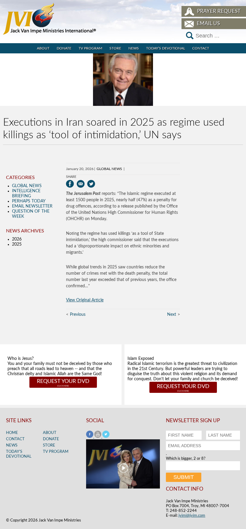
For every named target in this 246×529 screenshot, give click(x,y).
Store (115, 48)
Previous (78, 314)
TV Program (90, 48)
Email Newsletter (32, 206)
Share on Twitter (91, 184)
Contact (200, 48)
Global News (109, 169)
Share (71, 176)
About (43, 48)
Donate (64, 48)
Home (12, 433)
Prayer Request (219, 11)
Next (171, 314)
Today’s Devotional (165, 48)
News (133, 48)
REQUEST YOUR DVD (63, 381)
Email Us (208, 23)
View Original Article (85, 300)
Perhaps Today (29, 201)
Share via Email (80, 184)
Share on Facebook (70, 184)
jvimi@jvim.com (191, 516)
